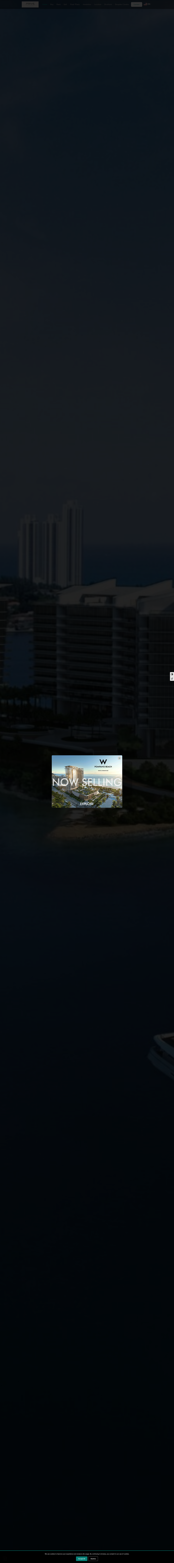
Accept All (81, 1559)
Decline (93, 1559)
